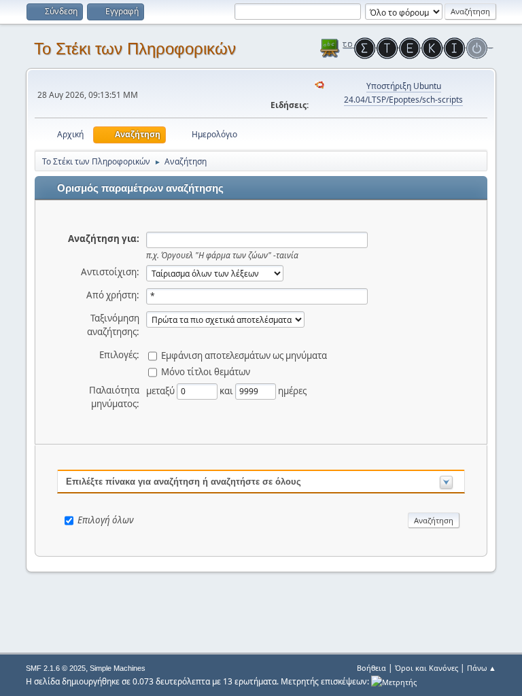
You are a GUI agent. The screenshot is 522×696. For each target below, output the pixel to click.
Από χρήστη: (112, 295)
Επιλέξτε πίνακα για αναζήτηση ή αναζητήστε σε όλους (183, 481)
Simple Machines (117, 668)
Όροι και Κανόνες (426, 668)
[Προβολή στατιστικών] (394, 681)
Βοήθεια (371, 668)
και (227, 390)
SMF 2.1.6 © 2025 (56, 668)
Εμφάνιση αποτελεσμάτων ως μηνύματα (244, 355)
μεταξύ (161, 390)
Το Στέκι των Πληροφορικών (135, 48)
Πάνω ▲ (481, 668)
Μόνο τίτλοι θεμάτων (205, 371)
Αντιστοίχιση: (110, 272)
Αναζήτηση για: (103, 238)
